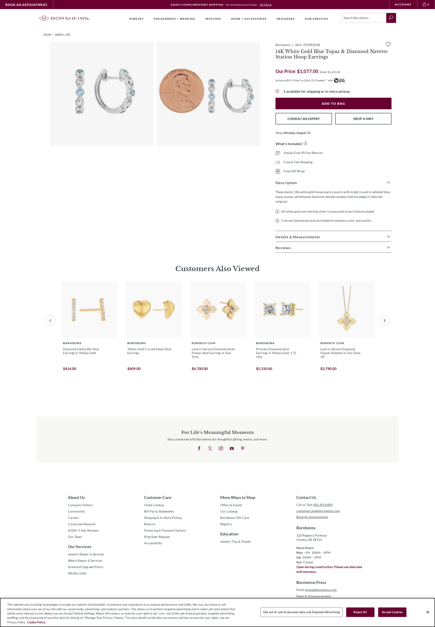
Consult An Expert (304, 119)
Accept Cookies (392, 612)
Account (403, 4)
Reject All (360, 612)
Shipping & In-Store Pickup (163, 518)
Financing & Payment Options (165, 530)
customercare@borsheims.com (318, 511)
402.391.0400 (323, 505)
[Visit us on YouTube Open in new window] (232, 448)
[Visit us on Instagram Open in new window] (221, 448)
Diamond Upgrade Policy (85, 567)
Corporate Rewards (82, 524)
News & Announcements (313, 596)
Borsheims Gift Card (234, 518)
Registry (226, 524)
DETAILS (266, 4)
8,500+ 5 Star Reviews (83, 530)
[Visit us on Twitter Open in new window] (210, 448)
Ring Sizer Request (157, 537)
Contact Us (306, 497)
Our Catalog (228, 511)
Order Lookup (154, 505)
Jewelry (136, 18)
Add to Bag (333, 103)
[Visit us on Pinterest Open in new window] (243, 448)
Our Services (79, 546)
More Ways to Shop (237, 497)
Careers (73, 518)
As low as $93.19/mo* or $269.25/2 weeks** (301, 80)
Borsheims (306, 527)
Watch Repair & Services (85, 560)
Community (76, 511)
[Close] (428, 612)
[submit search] (391, 18)
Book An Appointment (26, 4)
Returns (149, 524)
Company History (80, 505)
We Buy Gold (77, 573)
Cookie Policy (36, 622)
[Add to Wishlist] (388, 44)
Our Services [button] (316, 18)
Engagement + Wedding (175, 18)
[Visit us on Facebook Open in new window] (199, 448)
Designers (286, 18)
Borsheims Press (311, 582)
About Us (76, 497)
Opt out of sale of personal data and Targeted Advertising (301, 612)
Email (316, 590)
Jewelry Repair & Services (86, 554)
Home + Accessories (249, 18)
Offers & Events (231, 505)
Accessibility (153, 543)
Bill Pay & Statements (159, 511)
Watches (213, 18)
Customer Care (157, 497)
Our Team (75, 537)
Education (229, 533)
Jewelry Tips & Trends (235, 541)
